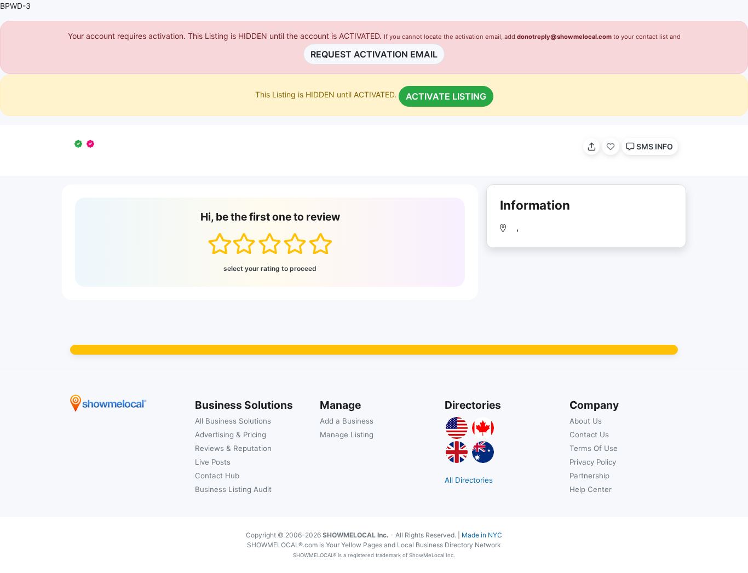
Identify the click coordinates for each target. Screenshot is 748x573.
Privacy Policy (592, 462)
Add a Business (346, 420)
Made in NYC (482, 535)
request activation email (374, 54)
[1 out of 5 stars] (219, 243)
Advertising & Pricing (230, 434)
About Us (585, 420)
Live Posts (213, 462)
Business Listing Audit (233, 489)
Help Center (590, 489)
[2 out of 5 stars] (244, 243)
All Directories (469, 480)
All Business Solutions (233, 420)
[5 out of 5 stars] (320, 243)
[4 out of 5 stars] (295, 243)
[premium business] (93, 143)
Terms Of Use (593, 448)
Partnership (589, 475)
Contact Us (589, 434)
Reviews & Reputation (233, 448)
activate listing (446, 96)
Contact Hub (217, 475)
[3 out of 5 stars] (269, 243)
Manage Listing (346, 434)
